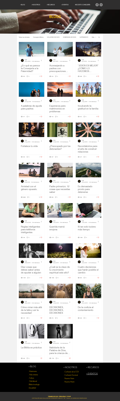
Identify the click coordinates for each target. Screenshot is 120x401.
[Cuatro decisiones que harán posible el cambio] (88, 250)
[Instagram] (101, 4)
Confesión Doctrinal (71, 375)
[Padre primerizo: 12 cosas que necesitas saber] (60, 170)
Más (93, 37)
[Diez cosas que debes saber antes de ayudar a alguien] (31, 250)
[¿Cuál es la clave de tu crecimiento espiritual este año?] (60, 250)
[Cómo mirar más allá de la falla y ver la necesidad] (31, 291)
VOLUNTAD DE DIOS (53, 37)
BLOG (33, 366)
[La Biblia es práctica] (31, 331)
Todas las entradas (24, 37)
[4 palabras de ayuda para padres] (31, 89)
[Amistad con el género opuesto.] (31, 170)
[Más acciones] (42, 60)
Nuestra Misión (69, 382)
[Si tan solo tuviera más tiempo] (88, 210)
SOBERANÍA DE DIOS (69, 37)
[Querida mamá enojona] (60, 210)
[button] (99, 37)
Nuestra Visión (69, 378)
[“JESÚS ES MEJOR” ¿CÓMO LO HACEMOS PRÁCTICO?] (88, 49)
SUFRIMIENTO (84, 37)
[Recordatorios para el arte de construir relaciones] (88, 130)
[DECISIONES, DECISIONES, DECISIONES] (60, 291)
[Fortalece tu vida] (31, 130)
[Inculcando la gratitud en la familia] (88, 89)
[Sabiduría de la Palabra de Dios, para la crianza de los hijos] (60, 331)
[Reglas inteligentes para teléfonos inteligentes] (31, 210)
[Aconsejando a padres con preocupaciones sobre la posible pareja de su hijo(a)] (60, 49)
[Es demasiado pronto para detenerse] (88, 170)
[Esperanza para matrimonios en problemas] (60, 89)
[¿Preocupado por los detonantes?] (60, 130)
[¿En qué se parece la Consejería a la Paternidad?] (31, 49)
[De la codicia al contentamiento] (88, 291)
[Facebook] (97, 4)
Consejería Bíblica (38, 37)
